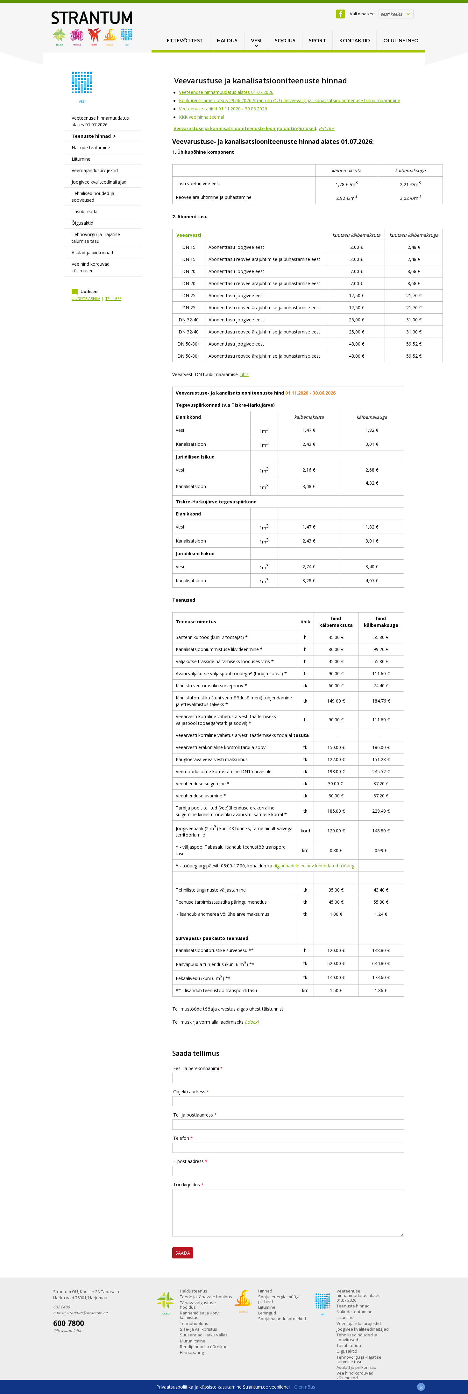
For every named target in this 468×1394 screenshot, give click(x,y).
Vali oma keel (363, 14)
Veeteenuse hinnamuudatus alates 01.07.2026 (100, 121)
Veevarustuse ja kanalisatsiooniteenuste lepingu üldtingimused (245, 128)
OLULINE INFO (401, 40)
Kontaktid (354, 40)
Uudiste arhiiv (86, 298)
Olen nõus (304, 1387)
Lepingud (267, 1313)
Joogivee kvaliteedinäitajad (99, 182)
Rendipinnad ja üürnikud (204, 1346)
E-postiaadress (188, 1161)
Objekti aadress (189, 1092)
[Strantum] (92, 44)
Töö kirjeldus (186, 1184)
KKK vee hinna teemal (201, 117)
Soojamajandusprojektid (282, 1318)
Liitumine (81, 159)
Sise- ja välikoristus (198, 1329)
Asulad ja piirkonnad (92, 252)
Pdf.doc (327, 128)
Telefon (181, 1138)
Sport (317, 40)
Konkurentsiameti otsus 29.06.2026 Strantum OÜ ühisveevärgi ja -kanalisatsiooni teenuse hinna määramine (289, 100)
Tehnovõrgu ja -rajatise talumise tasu (96, 237)
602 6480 (61, 1307)
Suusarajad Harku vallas (204, 1335)
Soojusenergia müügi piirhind (278, 1299)
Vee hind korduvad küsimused (91, 267)
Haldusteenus (193, 1291)
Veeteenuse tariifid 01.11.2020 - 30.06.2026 (223, 109)
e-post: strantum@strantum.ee (80, 1312)
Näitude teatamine (91, 147)
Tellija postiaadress (193, 1115)
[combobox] (396, 14)
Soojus (285, 40)
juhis (244, 374)
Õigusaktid (82, 223)
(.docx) (252, 1022)
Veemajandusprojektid (95, 170)
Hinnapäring (192, 1352)
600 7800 (68, 1323)
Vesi (256, 40)
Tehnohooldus (194, 1323)
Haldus (227, 40)
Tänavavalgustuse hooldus (198, 1305)
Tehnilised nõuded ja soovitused (93, 196)
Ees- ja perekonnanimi (196, 1068)
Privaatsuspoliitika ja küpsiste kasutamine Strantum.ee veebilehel (223, 1387)
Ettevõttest (185, 40)
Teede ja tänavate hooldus (206, 1296)
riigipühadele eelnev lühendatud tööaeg (313, 866)
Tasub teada (84, 211)
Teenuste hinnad (91, 136)
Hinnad (265, 1291)
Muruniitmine (192, 1341)
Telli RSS (113, 298)
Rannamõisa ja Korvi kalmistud (200, 1315)
